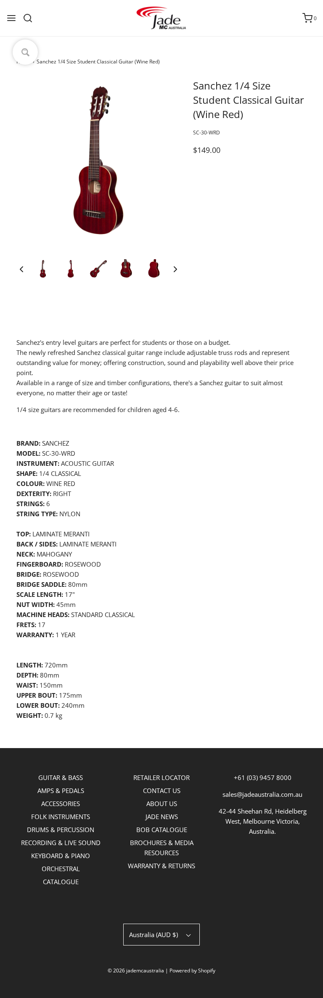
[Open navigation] (11, 18)
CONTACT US (161, 790)
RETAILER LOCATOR (161, 777)
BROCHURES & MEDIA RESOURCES (161, 847)
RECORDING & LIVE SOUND (61, 842)
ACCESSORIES (60, 803)
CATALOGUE (61, 881)
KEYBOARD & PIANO (60, 855)
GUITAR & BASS (60, 777)
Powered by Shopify (192, 970)
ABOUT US (161, 803)
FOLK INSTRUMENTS (60, 816)
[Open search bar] (31, 18)
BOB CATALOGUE (161, 829)
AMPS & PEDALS (60, 790)
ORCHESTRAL (61, 868)
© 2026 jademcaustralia (136, 970)
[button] (21, 268)
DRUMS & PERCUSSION (60, 829)
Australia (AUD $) (154, 934)
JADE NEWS (162, 816)
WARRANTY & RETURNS (161, 865)
